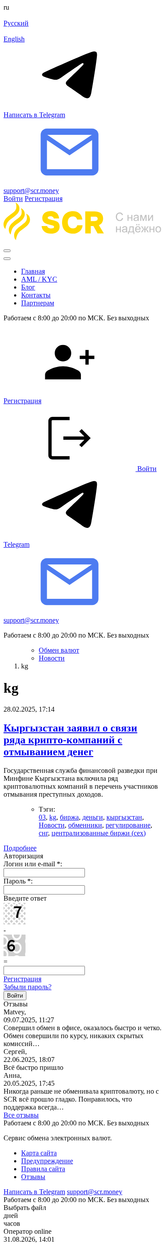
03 (42, 817)
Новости (52, 825)
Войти (13, 198)
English (14, 39)
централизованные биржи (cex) (98, 833)
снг (43, 833)
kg (52, 817)
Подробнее (20, 848)
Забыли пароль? (27, 987)
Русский (16, 23)
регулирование (128, 825)
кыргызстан (124, 817)
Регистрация (43, 198)
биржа (69, 817)
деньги (92, 817)
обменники (85, 825)
